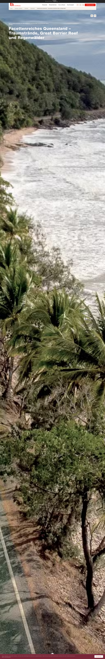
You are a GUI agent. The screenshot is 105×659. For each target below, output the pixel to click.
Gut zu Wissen (61, 4)
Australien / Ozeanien (18, 8)
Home (11, 8)
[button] (80, 5)
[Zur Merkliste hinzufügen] (95, 15)
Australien (26, 8)
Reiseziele (44, 4)
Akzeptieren (99, 656)
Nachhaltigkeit (70, 4)
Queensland (33, 8)
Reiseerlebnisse (53, 4)
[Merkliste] (77, 5)
